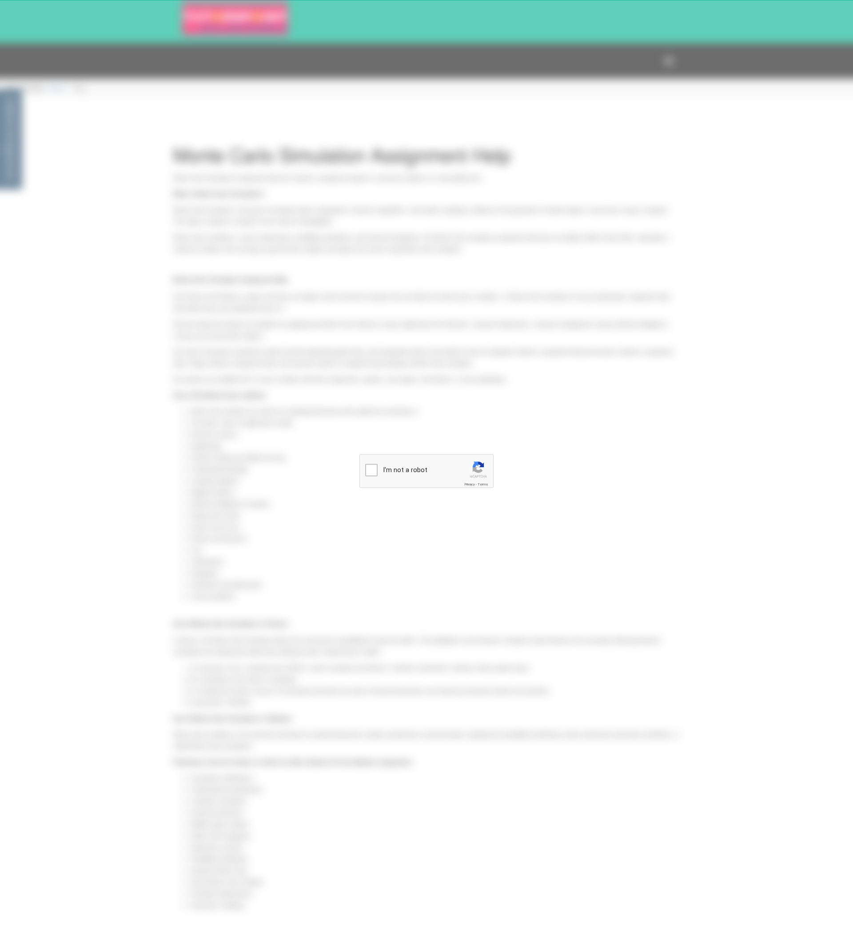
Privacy (469, 484)
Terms (483, 484)
